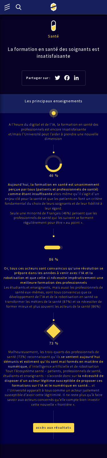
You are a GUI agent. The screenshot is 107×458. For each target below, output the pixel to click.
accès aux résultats (53, 427)
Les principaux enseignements (53, 101)
